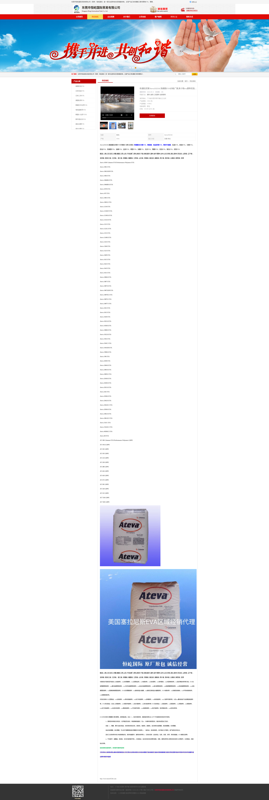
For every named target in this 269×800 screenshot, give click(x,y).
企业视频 (110, 17)
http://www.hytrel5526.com (108, 779)
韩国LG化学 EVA (81, 114)
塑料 (148, 94)
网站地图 (143, 793)
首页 (186, 81)
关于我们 (126, 17)
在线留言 (152, 115)
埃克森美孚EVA (81, 110)
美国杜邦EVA (80, 100)
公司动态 (142, 17)
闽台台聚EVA (80, 129)
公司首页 (79, 17)
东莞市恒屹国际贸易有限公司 (164, 790)
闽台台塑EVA (80, 124)
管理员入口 (136, 793)
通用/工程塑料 (155, 94)
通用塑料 (163, 94)
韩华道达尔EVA (81, 119)
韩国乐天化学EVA (81, 105)
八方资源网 (121, 793)
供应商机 (95, 17)
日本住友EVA (80, 91)
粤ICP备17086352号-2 (147, 790)
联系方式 (189, 17)
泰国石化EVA (80, 86)
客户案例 (158, 17)
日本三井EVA (80, 95)
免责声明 (129, 793)
